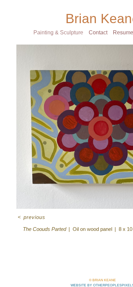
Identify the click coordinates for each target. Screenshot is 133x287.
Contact (98, 32)
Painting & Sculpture (54, 32)
